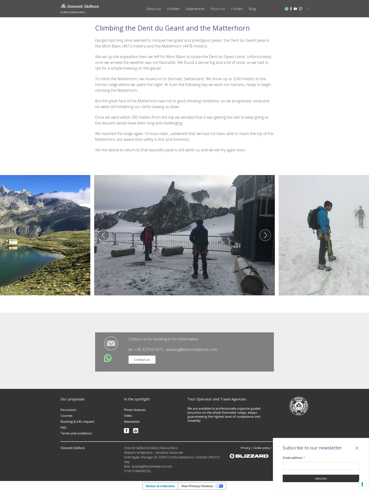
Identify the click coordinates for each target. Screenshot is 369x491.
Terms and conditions (76, 433)
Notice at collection (160, 486)
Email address (294, 458)
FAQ (63, 427)
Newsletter (132, 421)
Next (265, 235)
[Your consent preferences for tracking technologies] (362, 484)
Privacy (245, 448)
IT (307, 8)
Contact (237, 8)
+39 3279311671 (149, 349)
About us (154, 8)
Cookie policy (261, 448)
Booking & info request (77, 421)
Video (128, 415)
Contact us (142, 360)
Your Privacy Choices (197, 486)
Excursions (68, 410)
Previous (104, 235)
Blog (252, 8)
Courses (66, 415)
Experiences (195, 8)
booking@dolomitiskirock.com (191, 349)
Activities (173, 8)
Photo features (135, 410)
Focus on (217, 8)
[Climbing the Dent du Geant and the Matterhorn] (184, 235)
